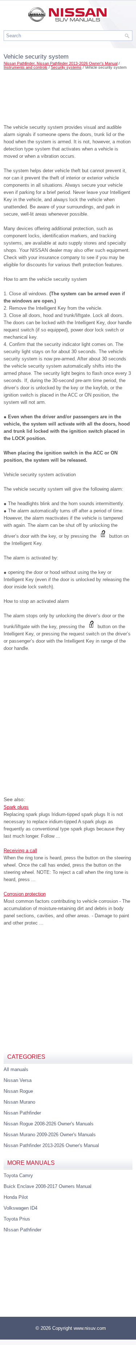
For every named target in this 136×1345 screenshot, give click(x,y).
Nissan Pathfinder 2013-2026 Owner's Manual (51, 1145)
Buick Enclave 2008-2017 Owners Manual (47, 1186)
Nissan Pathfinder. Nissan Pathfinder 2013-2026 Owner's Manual (61, 63)
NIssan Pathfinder (22, 1229)
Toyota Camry (18, 1175)
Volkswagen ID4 (20, 1208)
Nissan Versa (18, 1080)
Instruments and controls (26, 67)
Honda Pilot (16, 1197)
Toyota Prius (17, 1219)
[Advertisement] (68, 95)
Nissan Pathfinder (22, 1113)
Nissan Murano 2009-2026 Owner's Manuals (50, 1134)
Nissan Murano (19, 1102)
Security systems (66, 67)
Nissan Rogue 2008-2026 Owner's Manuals (49, 1123)
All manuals (16, 1069)
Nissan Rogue (18, 1091)
